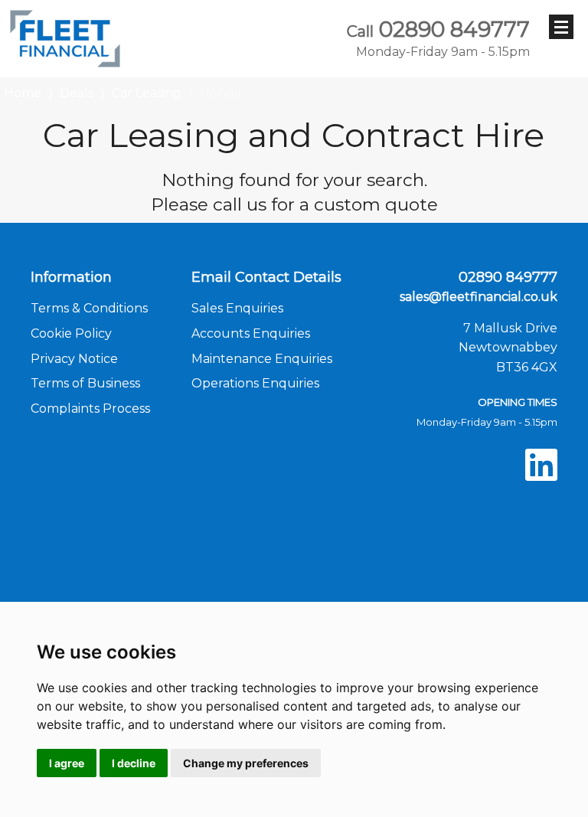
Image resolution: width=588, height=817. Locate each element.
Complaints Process (90, 408)
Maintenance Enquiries (261, 358)
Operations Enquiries (255, 383)
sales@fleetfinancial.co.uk (478, 296)
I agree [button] (66, 763)
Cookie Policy (71, 333)
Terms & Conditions (89, 308)
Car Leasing (146, 93)
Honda (220, 93)
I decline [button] (133, 763)
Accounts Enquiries (250, 333)
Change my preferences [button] (246, 763)
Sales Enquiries (237, 308)
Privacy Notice (74, 358)
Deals (76, 93)
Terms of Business (85, 383)
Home (22, 91)
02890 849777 (438, 38)
